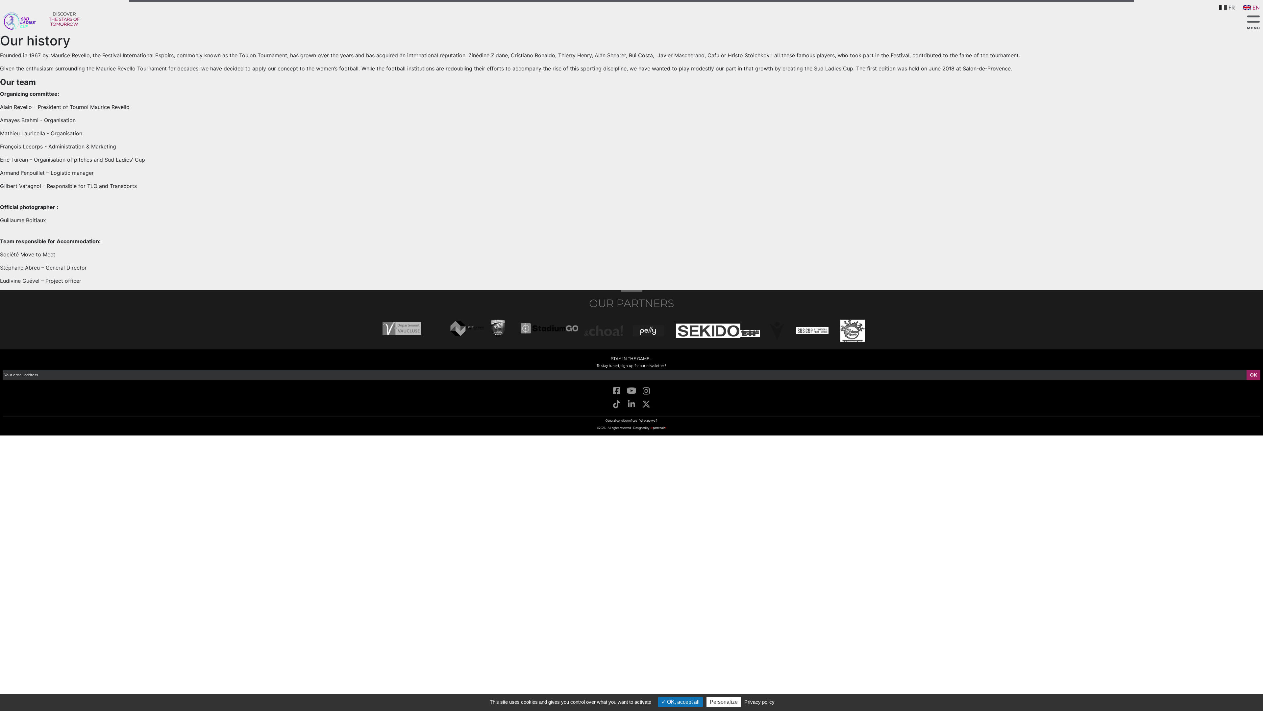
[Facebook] (616, 391)
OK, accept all (683, 702)
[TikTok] (616, 404)
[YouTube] (631, 391)
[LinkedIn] (631, 404)
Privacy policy (759, 702)
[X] (646, 404)
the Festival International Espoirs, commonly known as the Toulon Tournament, (190, 55)
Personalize (724, 702)
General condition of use (621, 420)
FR (1231, 7)
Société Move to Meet (27, 254)
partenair (658, 428)
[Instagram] (646, 391)
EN (1256, 7)
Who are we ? (648, 420)
